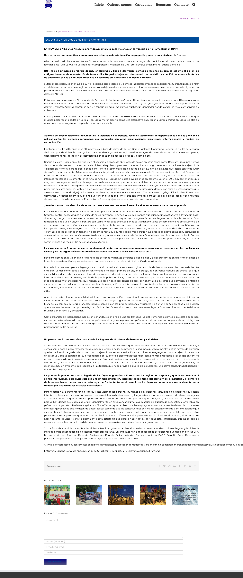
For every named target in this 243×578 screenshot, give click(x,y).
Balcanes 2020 (65, 32)
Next (194, 18)
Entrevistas (77, 32)
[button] (193, 4)
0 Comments (89, 32)
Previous (183, 18)
